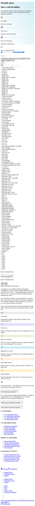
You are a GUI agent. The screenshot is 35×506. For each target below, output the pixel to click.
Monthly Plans (8, 472)
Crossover (16, 58)
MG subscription (9, 434)
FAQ (5, 489)
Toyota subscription (9, 429)
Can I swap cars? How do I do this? (10, 407)
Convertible (4, 58)
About (6, 486)
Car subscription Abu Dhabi (12, 416)
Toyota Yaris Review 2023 (11, 454)
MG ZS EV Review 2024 (11, 458)
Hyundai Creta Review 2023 (12, 456)
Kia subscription (9, 432)
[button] (17, 68)
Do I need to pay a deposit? (8, 391)
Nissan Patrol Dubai (10, 441)
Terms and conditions (10, 492)
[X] (9, 504)
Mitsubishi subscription (10, 426)
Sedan (3, 60)
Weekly (6, 475)
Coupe (10, 58)
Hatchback (23, 58)
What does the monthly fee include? (10, 402)
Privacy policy (8, 490)
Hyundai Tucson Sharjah (11, 444)
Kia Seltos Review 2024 (11, 461)
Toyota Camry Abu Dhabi (11, 443)
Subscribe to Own (9, 474)
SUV (13, 60)
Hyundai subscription (10, 431)
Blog (5, 487)
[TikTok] (8, 504)
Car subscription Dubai (10, 414)
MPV (28, 58)
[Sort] (6, 283)
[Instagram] (2, 504)
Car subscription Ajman (11, 419)
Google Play (13, 469)
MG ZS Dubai (8, 447)
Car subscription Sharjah (11, 417)
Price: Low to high (6, 276)
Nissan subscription (9, 428)
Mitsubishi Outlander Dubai (12, 446)
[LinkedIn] (6, 504)
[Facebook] (4, 504)
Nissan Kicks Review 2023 (12, 459)
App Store (5, 469)
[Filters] (2, 283)
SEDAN (8, 60)
